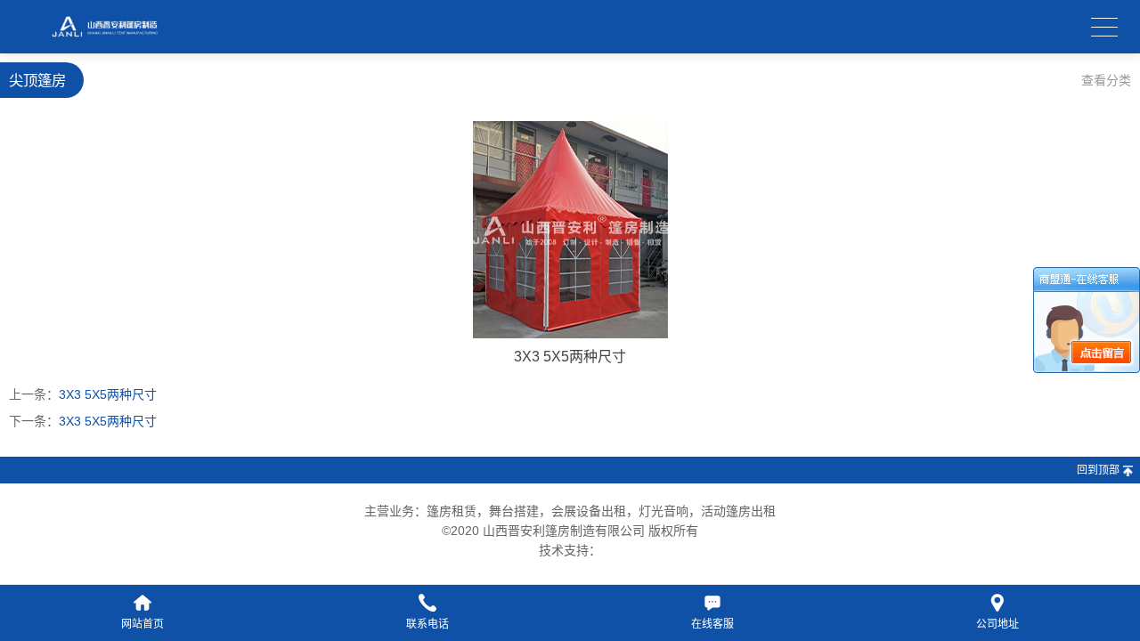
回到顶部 (1098, 470)
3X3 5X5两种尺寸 (108, 394)
